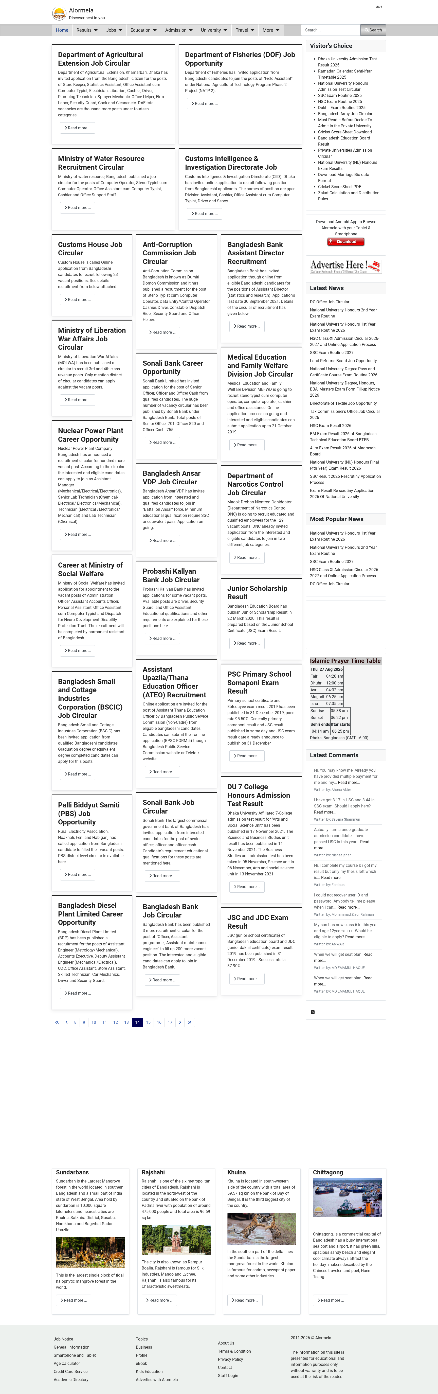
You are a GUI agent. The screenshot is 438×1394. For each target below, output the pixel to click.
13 (126, 1022)
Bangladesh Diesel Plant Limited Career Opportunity (90, 914)
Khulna (62, 1217)
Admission (176, 30)
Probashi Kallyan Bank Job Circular (171, 575)
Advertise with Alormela (157, 1379)
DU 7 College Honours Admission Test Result (258, 795)
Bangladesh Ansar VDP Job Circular (171, 477)
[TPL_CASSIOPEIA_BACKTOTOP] (429, 1384)
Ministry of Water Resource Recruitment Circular (101, 162)
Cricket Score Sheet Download (345, 132)
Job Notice (63, 1339)
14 (137, 1022)
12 (115, 1022)
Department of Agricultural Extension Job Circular (100, 58)
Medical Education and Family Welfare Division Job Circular (260, 365)
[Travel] (251, 30)
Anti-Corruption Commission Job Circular (169, 253)
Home (62, 30)
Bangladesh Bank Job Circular (170, 911)
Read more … (79, 128)
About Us (226, 1343)
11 (104, 1022)
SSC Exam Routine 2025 (340, 95)
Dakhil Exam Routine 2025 (342, 107)
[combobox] (331, 30)
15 (148, 1022)
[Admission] (190, 30)
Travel (242, 30)
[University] (224, 30)
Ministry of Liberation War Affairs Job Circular (92, 338)
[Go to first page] (57, 1022)
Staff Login (228, 1375)
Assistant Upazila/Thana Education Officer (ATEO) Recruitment (174, 682)
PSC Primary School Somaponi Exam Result (259, 682)
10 (94, 1022)
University (211, 30)
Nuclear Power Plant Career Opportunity (90, 435)
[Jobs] (119, 30)
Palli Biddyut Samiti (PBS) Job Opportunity (89, 813)
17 (170, 1022)
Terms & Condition (234, 1351)
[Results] (95, 30)
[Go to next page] (180, 1022)
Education (141, 30)
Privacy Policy (230, 1359)
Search (376, 30)
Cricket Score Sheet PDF (339, 186)
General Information (71, 1347)
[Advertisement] (177, 1104)
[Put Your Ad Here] (346, 266)
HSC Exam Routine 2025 (340, 101)
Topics (142, 1339)
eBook (141, 1363)
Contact (225, 1367)
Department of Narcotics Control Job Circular (255, 484)
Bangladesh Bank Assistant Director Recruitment (255, 253)
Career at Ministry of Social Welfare (90, 569)
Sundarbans (72, 1172)
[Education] (154, 30)
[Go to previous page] (66, 1022)
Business (144, 1347)
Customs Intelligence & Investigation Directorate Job (231, 162)
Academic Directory (71, 1379)
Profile (141, 1355)
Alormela (81, 10)
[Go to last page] (189, 1022)
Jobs (111, 30)
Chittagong (328, 1172)
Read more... (349, 782)
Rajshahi (153, 1172)
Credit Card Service (70, 1371)
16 (159, 1022)
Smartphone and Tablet (75, 1355)
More (268, 30)
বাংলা (379, 7)
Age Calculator (67, 1363)
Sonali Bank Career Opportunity (173, 367)
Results (84, 30)
